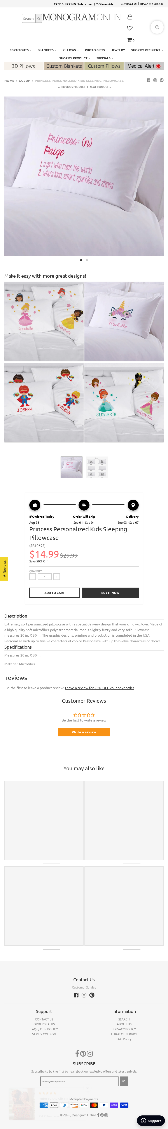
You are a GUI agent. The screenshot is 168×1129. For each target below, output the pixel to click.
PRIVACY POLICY (124, 1029)
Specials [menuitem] (103, 58)
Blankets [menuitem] (46, 50)
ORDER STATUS (44, 1024)
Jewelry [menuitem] (118, 50)
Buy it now (110, 593)
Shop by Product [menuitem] (73, 58)
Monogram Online (84, 1115)
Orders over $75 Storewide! (84, 4)
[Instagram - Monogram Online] (155, 80)
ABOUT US (124, 1024)
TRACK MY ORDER (151, 3)
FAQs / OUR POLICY (44, 1029)
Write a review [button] (84, 732)
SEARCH (124, 1019)
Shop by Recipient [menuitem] (145, 50)
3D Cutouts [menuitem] (19, 50)
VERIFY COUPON (44, 1034)
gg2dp (24, 80)
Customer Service (84, 987)
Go (124, 1081)
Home (9, 80)
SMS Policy (124, 1039)
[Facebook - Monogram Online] (148, 80)
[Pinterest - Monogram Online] (162, 80)
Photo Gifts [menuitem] (95, 50)
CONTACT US (129, 3)
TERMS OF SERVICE (124, 1034)
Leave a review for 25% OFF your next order (99, 687)
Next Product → (101, 86)
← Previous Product (71, 86)
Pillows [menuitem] (69, 50)
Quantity (35, 571)
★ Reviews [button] (4, 568)
